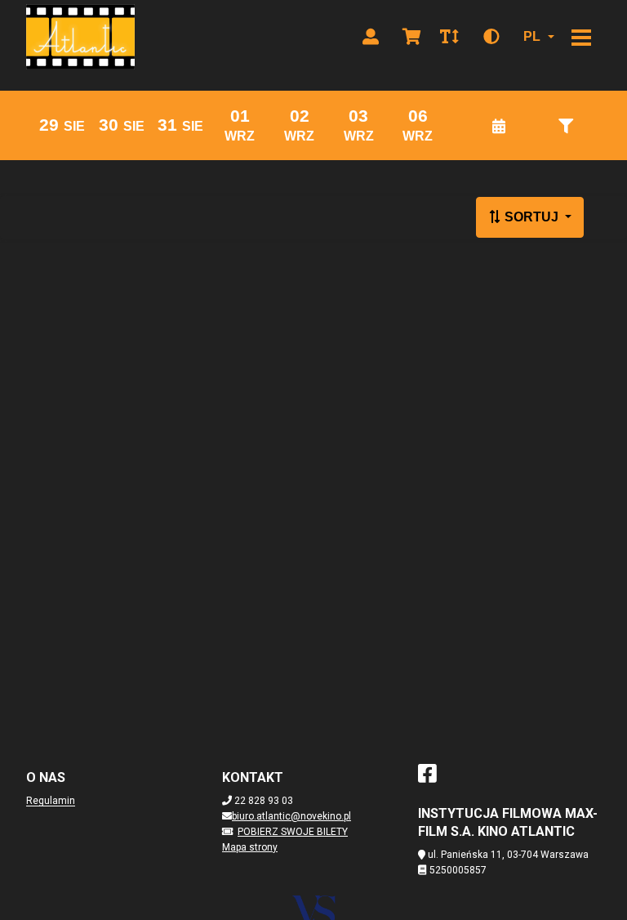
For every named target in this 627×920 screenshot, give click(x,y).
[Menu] (581, 36)
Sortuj (531, 217)
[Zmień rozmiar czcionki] (449, 37)
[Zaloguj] (370, 37)
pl (531, 36)
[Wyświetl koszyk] (411, 36)
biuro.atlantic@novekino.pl (291, 816)
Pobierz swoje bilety (293, 831)
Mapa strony (250, 847)
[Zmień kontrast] (491, 37)
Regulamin (50, 800)
